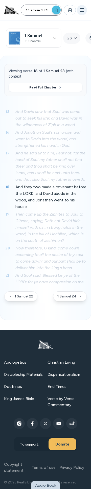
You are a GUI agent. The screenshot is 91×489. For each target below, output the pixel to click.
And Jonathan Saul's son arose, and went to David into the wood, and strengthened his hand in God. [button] (47, 139)
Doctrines (13, 386)
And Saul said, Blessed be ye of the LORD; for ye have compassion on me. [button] (49, 278)
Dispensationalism (64, 374)
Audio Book (45, 485)
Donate (62, 444)
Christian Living (61, 362)
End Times (57, 386)
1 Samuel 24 (66, 296)
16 (7, 132)
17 (7, 153)
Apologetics (15, 362)
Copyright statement (14, 467)
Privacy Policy (71, 467)
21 (7, 275)
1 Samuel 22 (24, 296)
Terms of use (44, 467)
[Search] (56, 10)
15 (7, 111)
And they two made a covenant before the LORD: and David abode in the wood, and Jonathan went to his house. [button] (50, 196)
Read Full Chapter (42, 87)
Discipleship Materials (23, 374)
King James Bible (19, 398)
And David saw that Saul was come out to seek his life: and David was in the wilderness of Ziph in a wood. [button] (48, 118)
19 (7, 214)
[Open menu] (82, 10)
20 (7, 248)
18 (7, 187)
